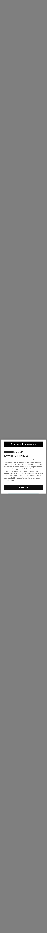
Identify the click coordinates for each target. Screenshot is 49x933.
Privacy (20, 464)
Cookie (29, 464)
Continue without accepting (23, 444)
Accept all (23, 487)
